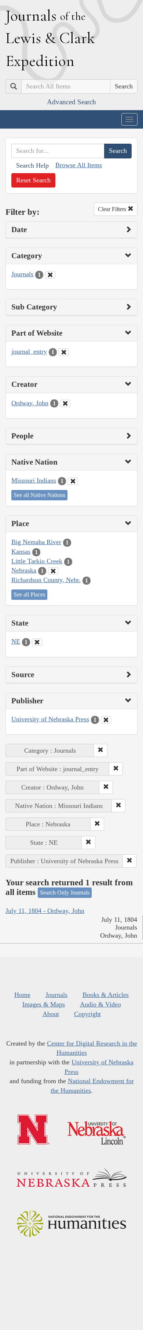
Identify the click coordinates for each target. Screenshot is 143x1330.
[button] (100, 750)
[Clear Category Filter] (50, 275)
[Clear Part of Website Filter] (64, 352)
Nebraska (23, 570)
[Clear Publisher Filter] (106, 720)
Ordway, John (29, 403)
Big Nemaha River (36, 542)
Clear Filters (113, 209)
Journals (22, 274)
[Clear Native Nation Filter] (73, 481)
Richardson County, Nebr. (46, 580)
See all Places (29, 594)
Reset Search (33, 180)
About (51, 1014)
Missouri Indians (33, 480)
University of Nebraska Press (50, 719)
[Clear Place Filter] (53, 571)
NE (15, 641)
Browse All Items (78, 165)
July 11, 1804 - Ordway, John (45, 910)
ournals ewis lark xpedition (50, 38)
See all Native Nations (39, 495)
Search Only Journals (64, 892)
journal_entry (29, 351)
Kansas (20, 551)
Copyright (87, 1014)
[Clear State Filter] (37, 642)
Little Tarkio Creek (36, 561)
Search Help (32, 165)
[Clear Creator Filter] (65, 403)
